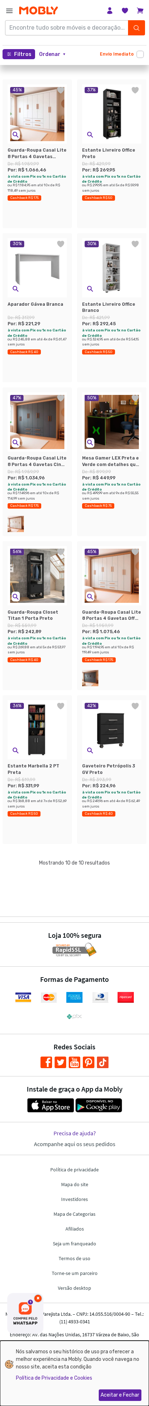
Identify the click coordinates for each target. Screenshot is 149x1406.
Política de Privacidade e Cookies (54, 1378)
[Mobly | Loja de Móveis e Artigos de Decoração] (38, 10)
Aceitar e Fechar (120, 1395)
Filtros (22, 54)
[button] (52, 54)
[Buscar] (136, 27)
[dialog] (74, 1373)
